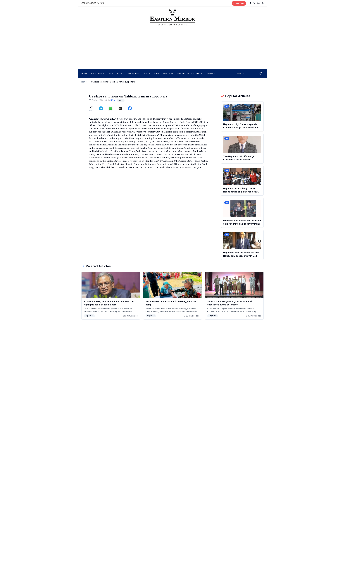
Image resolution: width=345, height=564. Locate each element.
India (110, 73)
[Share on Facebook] (130, 108)
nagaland (96, 73)
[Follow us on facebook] (250, 3)
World (120, 73)
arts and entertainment (190, 73)
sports (146, 73)
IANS (113, 100)
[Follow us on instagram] (258, 3)
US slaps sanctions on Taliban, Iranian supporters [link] (113, 82)
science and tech (163, 73)
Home (84, 73)
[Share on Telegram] (101, 108)
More (210, 73)
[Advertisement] (172, 48)
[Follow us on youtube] (262, 3)
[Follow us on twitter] (254, 3)
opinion (132, 73)
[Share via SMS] (120, 108)
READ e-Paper (238, 3)
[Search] (261, 73)
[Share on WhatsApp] (110, 108)
